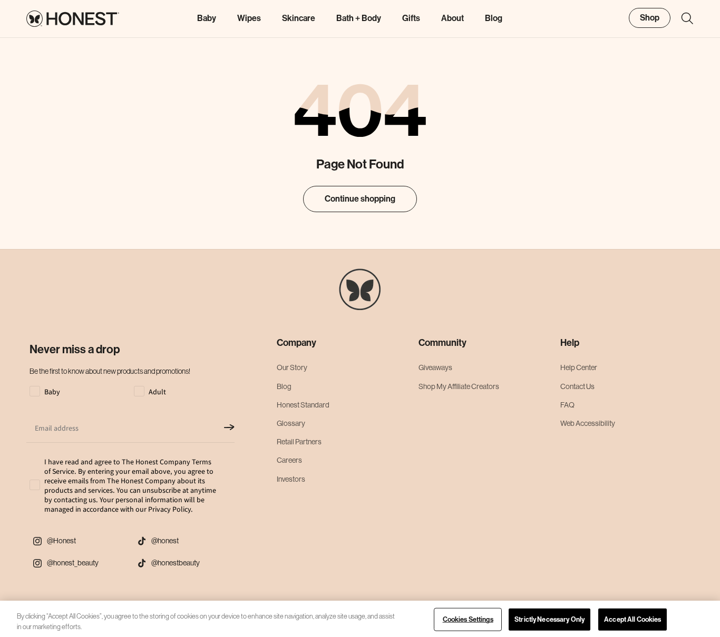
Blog (284, 386)
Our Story (292, 367)
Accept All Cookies (632, 619)
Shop (649, 18)
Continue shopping (360, 199)
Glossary (291, 423)
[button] (682, 18)
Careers (289, 460)
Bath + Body (358, 18)
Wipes (249, 18)
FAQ (567, 405)
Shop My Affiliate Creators (459, 386)
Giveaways (435, 367)
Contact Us (577, 386)
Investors (291, 479)
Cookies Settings (468, 619)
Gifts (411, 18)
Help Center (578, 367)
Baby (206, 18)
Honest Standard (303, 405)
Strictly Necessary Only (549, 619)
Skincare (298, 18)
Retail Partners (299, 441)
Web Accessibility (587, 423)
